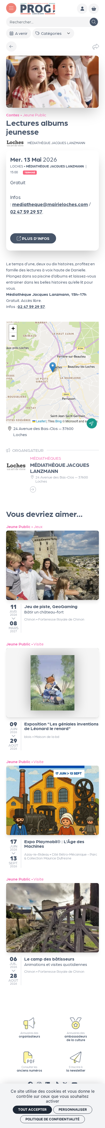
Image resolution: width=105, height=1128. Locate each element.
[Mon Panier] (93, 9)
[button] (52, 367)
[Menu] (11, 8)
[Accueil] (37, 8)
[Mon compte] (82, 9)
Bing (58, 421)
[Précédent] (11, 46)
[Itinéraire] (92, 423)
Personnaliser (73, 1109)
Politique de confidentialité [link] (52, 1119)
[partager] (96, 46)
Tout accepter (32, 1109)
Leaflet (40, 421)
